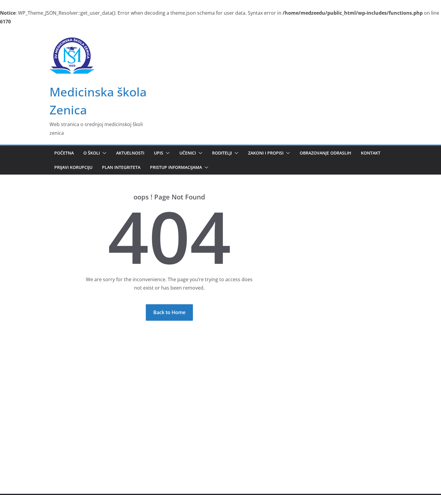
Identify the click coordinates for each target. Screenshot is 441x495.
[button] (103, 153)
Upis (158, 153)
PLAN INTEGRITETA (121, 167)
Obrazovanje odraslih (325, 153)
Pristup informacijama (176, 167)
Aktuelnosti (130, 153)
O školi (91, 153)
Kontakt (370, 153)
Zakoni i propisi (266, 153)
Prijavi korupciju (73, 167)
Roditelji (222, 153)
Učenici (187, 153)
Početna (64, 153)
